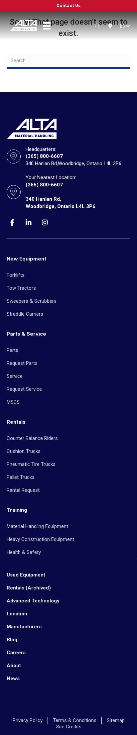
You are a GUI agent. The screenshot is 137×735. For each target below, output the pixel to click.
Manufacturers (24, 627)
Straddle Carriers (25, 314)
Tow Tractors (21, 288)
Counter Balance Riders (32, 438)
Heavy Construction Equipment (40, 539)
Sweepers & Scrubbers (32, 301)
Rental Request (23, 490)
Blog (12, 640)
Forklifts (16, 275)
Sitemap (116, 720)
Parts (12, 350)
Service (15, 376)
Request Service (24, 389)
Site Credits (68, 727)
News (13, 679)
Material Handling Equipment (37, 526)
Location (17, 614)
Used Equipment (26, 575)
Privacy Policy (28, 720)
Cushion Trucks (24, 451)
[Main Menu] (47, 26)
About (14, 666)
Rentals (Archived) (29, 588)
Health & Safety (24, 552)
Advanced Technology (33, 601)
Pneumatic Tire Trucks (31, 464)
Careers (16, 653)
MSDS (13, 402)
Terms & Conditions (74, 720)
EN (123, 26)
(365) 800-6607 (44, 156)
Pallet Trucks (21, 477)
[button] (128, 26)
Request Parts (22, 363)
